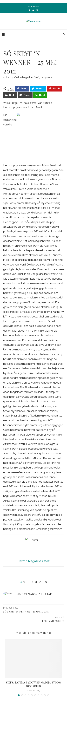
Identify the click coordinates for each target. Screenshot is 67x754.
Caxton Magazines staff (26, 77)
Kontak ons (33, 6)
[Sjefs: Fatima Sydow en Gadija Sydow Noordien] (33, 658)
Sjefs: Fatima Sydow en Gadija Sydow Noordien (33, 684)
